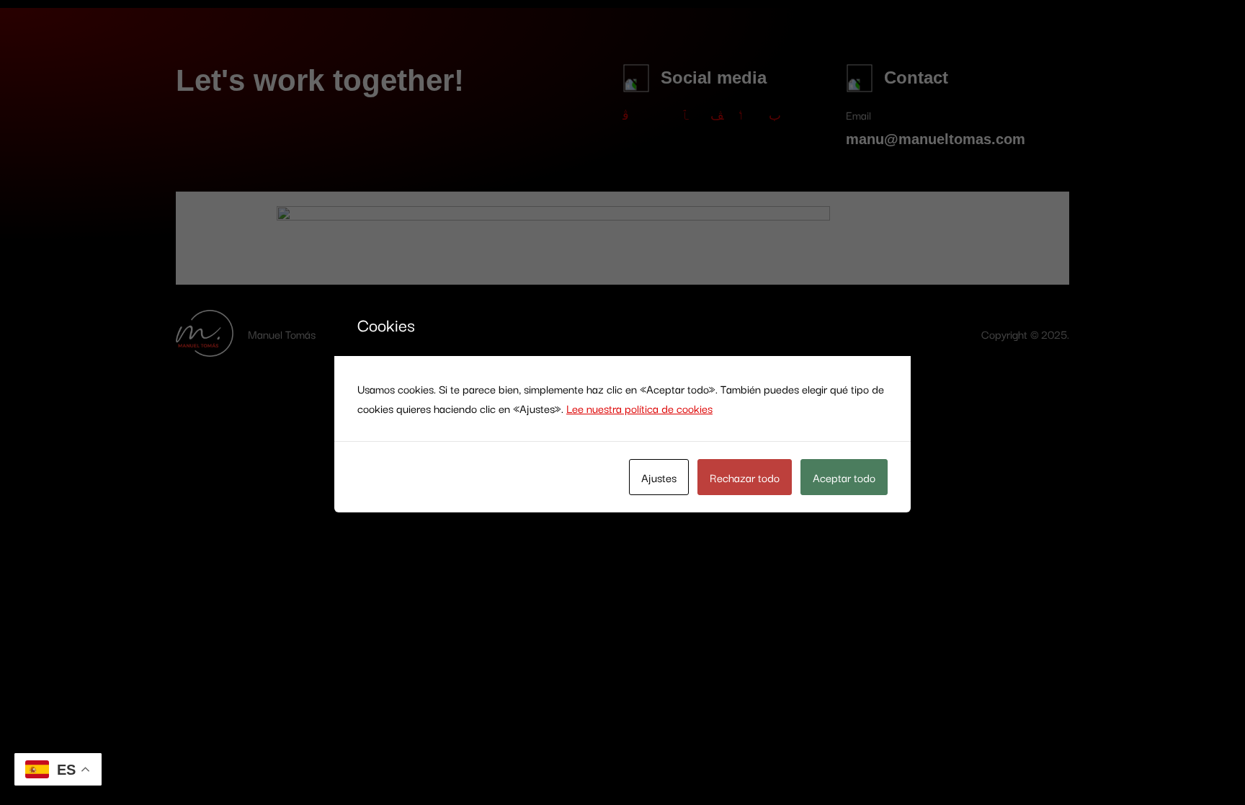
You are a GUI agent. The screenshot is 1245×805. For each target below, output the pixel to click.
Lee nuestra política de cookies (639, 408)
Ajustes (659, 477)
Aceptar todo (844, 477)
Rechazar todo (745, 477)
